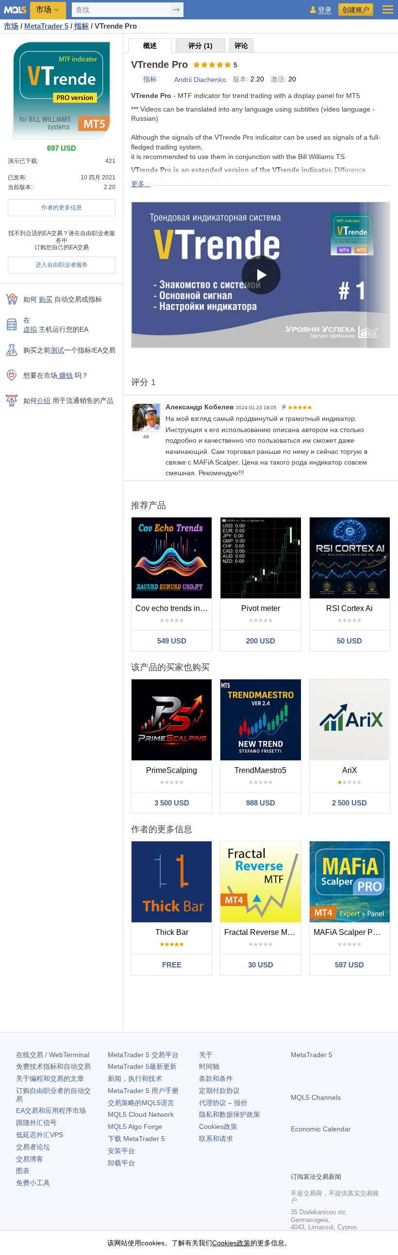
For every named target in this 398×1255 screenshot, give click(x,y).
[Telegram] (312, 1163)
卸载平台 (121, 1163)
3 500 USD (171, 803)
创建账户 (355, 10)
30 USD (260, 965)
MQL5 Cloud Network (141, 1114)
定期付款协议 (219, 1090)
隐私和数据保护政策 (229, 1114)
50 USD (349, 641)
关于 (206, 1055)
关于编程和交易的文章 (50, 1078)
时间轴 (209, 1066)
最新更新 (142, 1066)
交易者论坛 (33, 1147)
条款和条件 (216, 1078)
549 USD (171, 641)
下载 (136, 1138)
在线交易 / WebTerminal (52, 1055)
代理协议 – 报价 (223, 1103)
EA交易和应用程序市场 (51, 1110)
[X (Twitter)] (327, 1163)
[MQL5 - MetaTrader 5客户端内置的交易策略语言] (15, 10)
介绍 (43, 400)
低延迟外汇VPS (39, 1135)
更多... (140, 184)
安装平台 (121, 1151)
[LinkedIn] (359, 1163)
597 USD (349, 965)
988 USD (260, 803)
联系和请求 (216, 1138)
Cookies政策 (218, 1126)
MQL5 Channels (316, 1097)
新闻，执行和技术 (135, 1078)
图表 (23, 1171)
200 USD (260, 641)
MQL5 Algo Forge (135, 1126)
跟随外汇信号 (36, 1122)
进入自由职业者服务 (61, 264)
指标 (150, 79)
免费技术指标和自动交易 (53, 1066)
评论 (241, 45)
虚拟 (30, 329)
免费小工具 (33, 1183)
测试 (57, 350)
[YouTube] (343, 1163)
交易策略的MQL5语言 (141, 1103)
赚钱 (65, 375)
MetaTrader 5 (311, 1055)
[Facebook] (296, 1163)
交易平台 (143, 1055)
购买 (45, 299)
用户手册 (143, 1090)
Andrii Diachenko (200, 79)
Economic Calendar (321, 1129)
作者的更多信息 (61, 207)
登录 (325, 10)
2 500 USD (349, 803)
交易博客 (29, 1159)
